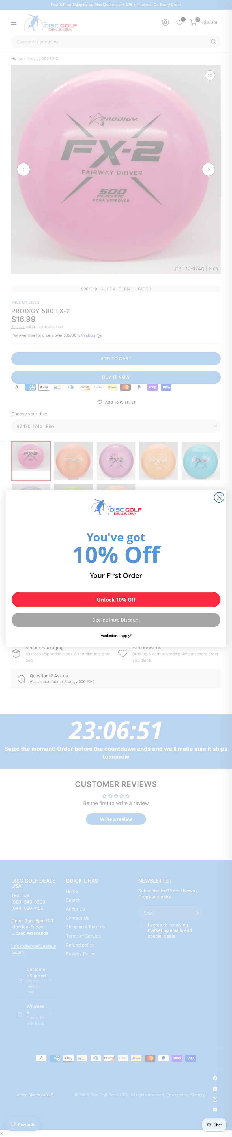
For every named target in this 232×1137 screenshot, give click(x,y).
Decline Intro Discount (116, 620)
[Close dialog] (219, 497)
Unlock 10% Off (116, 599)
